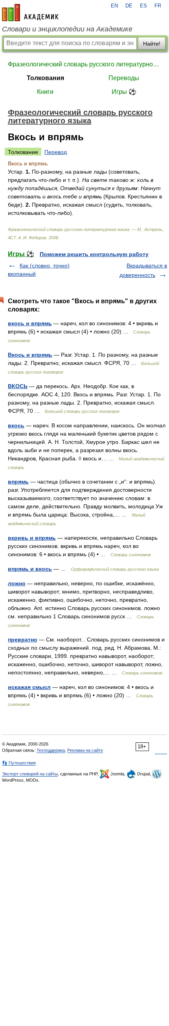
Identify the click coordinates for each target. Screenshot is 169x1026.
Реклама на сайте (85, 750)
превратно (22, 639)
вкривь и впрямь (32, 538)
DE (128, 6)
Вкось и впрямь (30, 355)
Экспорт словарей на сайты (30, 773)
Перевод (55, 152)
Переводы (123, 78)
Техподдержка (51, 750)
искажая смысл (29, 687)
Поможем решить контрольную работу (94, 254)
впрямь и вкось (30, 569)
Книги (45, 91)
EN (114, 6)
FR (157, 6)
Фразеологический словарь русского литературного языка (84, 64)
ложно (17, 583)
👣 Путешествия (19, 762)
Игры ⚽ (124, 91)
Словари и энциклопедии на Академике (67, 29)
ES (143, 6)
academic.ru (30, 12)
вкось (16, 425)
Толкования (45, 78)
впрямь (18, 481)
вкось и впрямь (30, 323)
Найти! (151, 43)
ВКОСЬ (18, 386)
